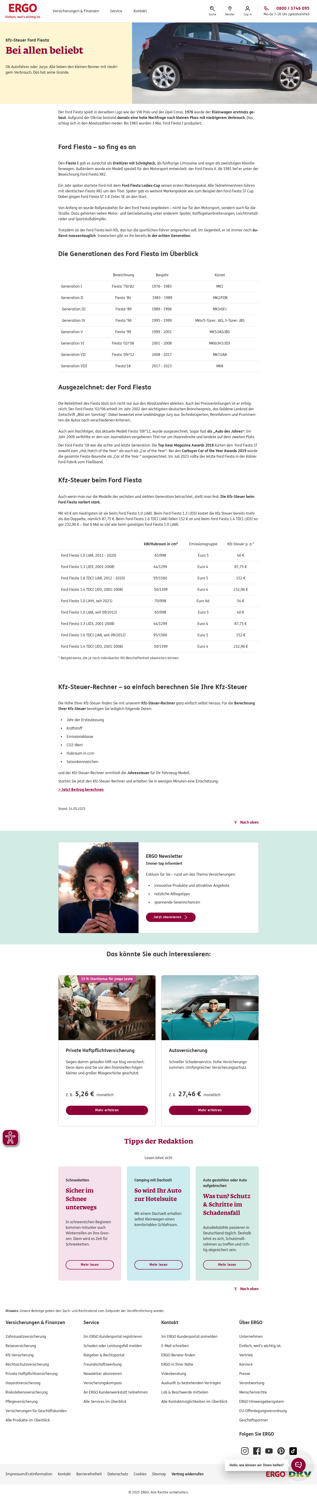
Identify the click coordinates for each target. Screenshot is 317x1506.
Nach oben (249, 822)
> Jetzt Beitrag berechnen (81, 789)
